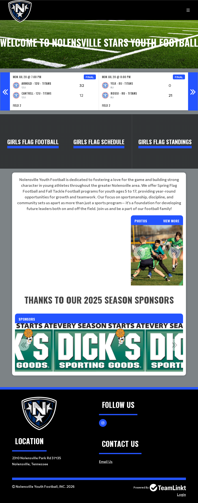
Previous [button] (5, 91)
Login (181, 494)
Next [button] (193, 91)
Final (90, 77)
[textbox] (99, 194)
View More (171, 220)
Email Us (106, 461)
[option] (54, 91)
